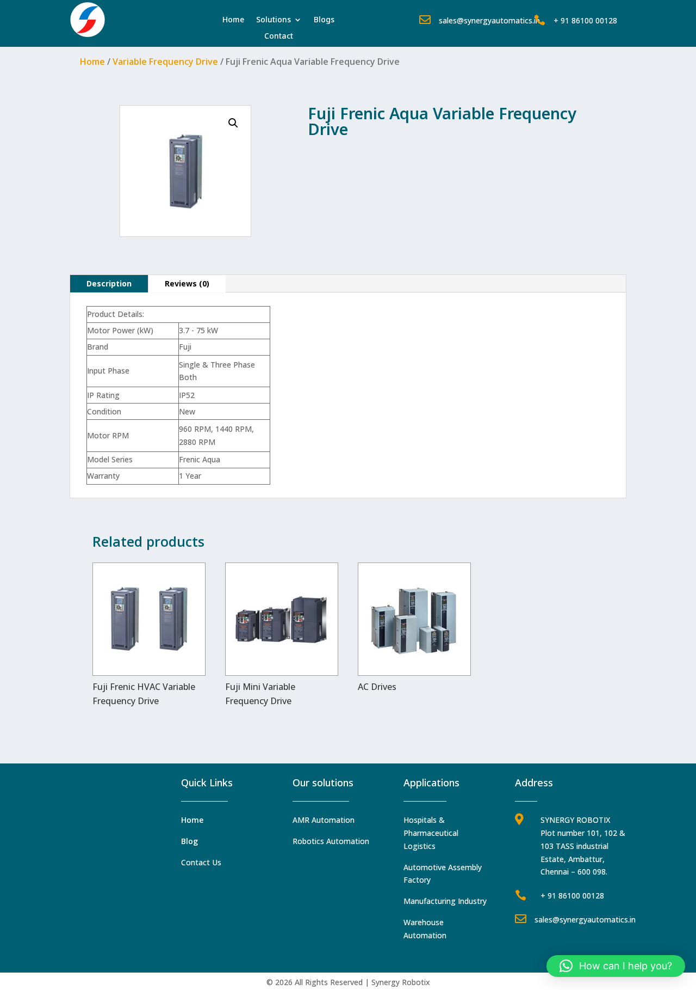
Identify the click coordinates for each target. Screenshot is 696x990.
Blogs (324, 20)
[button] (233, 123)
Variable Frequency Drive (165, 62)
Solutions (273, 20)
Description (109, 283)
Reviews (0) (187, 283)
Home (233, 20)
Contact (278, 36)
